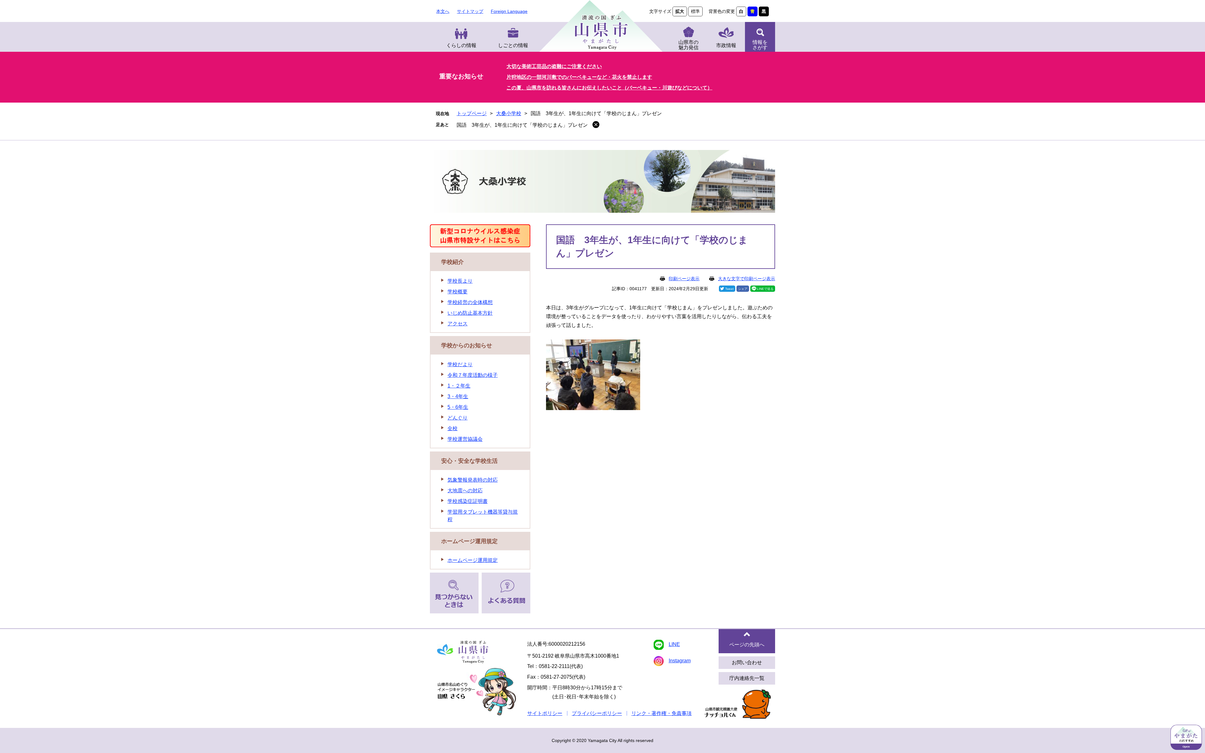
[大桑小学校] (602, 182)
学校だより (460, 364)
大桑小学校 (508, 113)
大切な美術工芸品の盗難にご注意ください (554, 66)
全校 (452, 428)
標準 (695, 11)
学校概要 (457, 291)
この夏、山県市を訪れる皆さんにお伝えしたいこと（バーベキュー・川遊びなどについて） (609, 87)
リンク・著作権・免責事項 (661, 713)
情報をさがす (760, 45)
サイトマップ (470, 11)
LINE (674, 644)
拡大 (679, 11)
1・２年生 (458, 385)
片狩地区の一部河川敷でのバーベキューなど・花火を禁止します (579, 77)
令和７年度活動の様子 (472, 375)
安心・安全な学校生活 (469, 461)
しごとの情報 (513, 45)
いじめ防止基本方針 (470, 313)
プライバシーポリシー (597, 713)
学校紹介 (452, 262)
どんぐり (457, 417)
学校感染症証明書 (467, 501)
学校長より (460, 281)
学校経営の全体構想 (470, 302)
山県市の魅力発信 (688, 45)
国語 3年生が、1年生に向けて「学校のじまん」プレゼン (522, 125)
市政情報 (726, 45)
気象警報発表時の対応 (472, 480)
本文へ (442, 11)
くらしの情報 (461, 45)
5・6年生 (457, 407)
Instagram (680, 660)
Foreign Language (509, 11)
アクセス (457, 323)
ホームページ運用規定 (469, 541)
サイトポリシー (544, 713)
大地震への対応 (465, 490)
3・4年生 (457, 396)
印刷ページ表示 (684, 278)
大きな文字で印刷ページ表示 (746, 278)
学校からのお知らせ (466, 345)
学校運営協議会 (465, 439)
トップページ (472, 113)
